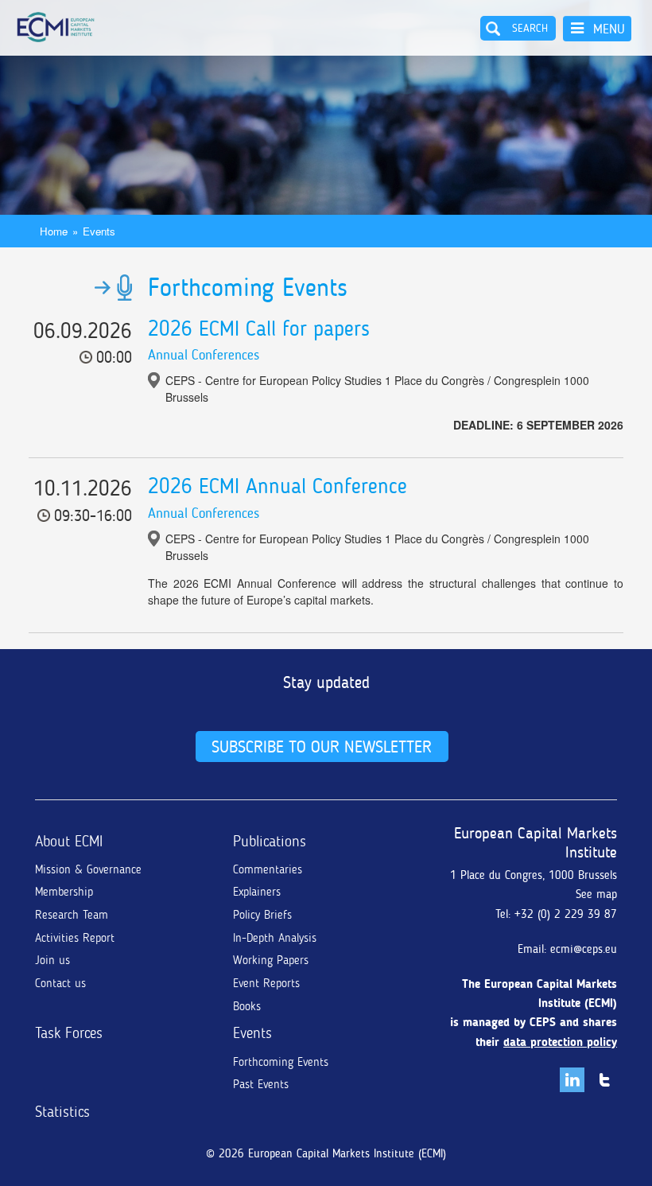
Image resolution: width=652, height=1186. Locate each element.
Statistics (62, 1111)
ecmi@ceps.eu (583, 949)
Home (54, 231)
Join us (52, 960)
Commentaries (267, 869)
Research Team (71, 915)
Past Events (261, 1084)
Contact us (60, 983)
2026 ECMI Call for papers (259, 328)
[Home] (55, 27)
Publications (269, 841)
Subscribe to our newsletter (322, 746)
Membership (64, 892)
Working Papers (271, 960)
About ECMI (69, 841)
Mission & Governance (88, 869)
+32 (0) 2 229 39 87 (565, 914)
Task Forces (69, 1033)
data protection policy (560, 1042)
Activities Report (74, 938)
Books (247, 1006)
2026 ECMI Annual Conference (277, 486)
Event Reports (266, 983)
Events (99, 231)
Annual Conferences (203, 355)
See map (596, 894)
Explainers (257, 892)
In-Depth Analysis (274, 938)
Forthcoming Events (280, 1062)
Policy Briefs (262, 915)
